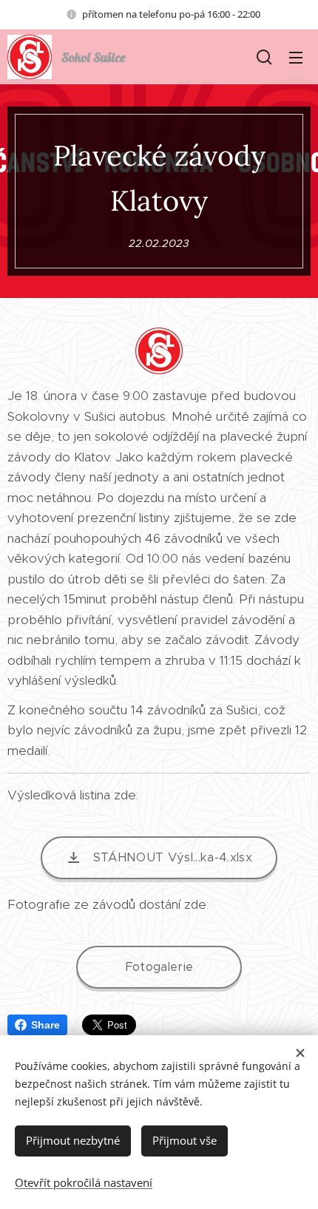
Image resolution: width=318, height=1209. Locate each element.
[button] (264, 56)
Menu (296, 57)
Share (45, 1025)
